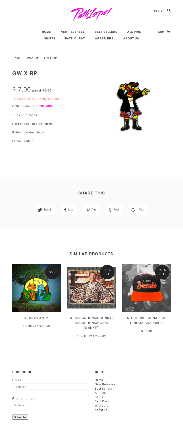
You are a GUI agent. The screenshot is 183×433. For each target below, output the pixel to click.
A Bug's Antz (36, 318)
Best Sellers (106, 32)
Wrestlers (104, 38)
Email (16, 380)
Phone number (24, 398)
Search (159, 10)
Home (46, 32)
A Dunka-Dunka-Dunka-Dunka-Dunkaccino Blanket (91, 323)
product (32, 58)
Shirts (49, 38)
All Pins (134, 32)
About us (131, 38)
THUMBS (45, 106)
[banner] (92, 14)
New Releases (73, 32)
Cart (161, 32)
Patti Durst (75, 38)
